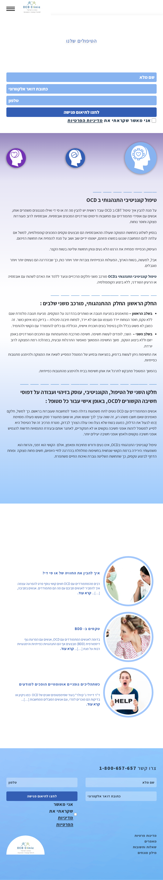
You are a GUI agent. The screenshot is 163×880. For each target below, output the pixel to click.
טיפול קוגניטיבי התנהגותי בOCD (132, 276)
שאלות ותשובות (145, 847)
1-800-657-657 (117, 768)
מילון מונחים (147, 853)
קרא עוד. (84, 592)
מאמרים (151, 841)
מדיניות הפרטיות (85, 120)
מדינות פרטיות (146, 835)
